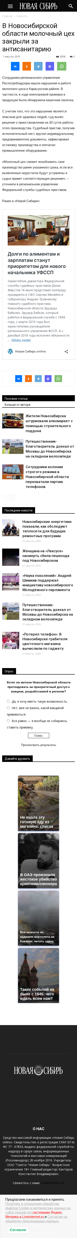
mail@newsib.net (52, 1183)
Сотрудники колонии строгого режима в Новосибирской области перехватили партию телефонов (47, 477)
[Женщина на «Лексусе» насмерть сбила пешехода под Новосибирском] (10, 557)
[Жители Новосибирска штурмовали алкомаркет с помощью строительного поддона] (13, 421)
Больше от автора (17, 404)
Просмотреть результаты (38, 745)
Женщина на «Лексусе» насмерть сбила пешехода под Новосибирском (45, 556)
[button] (71, 6)
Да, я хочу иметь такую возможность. (40, 701)
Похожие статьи (16, 398)
